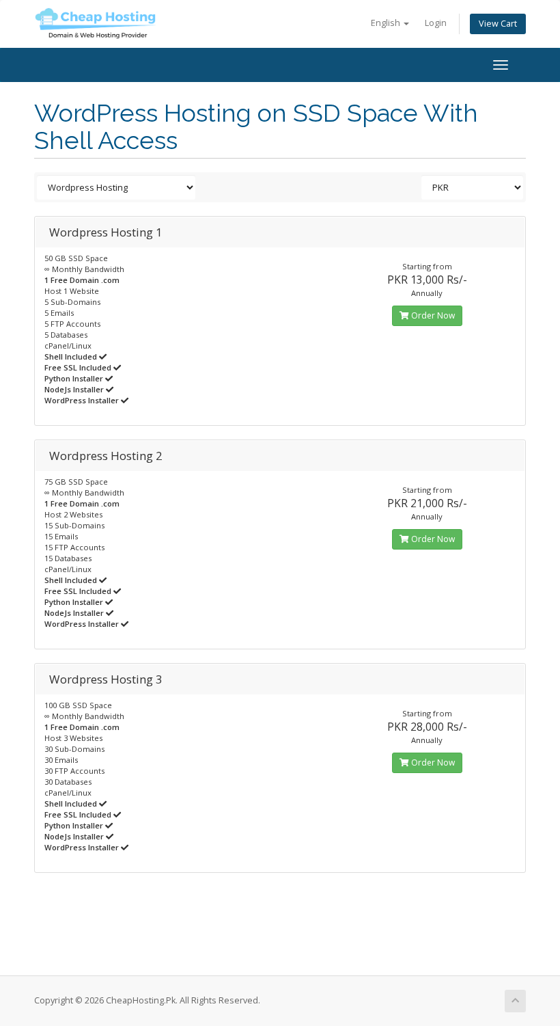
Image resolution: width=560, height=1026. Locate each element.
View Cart (498, 23)
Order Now (432, 315)
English (386, 23)
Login (436, 23)
